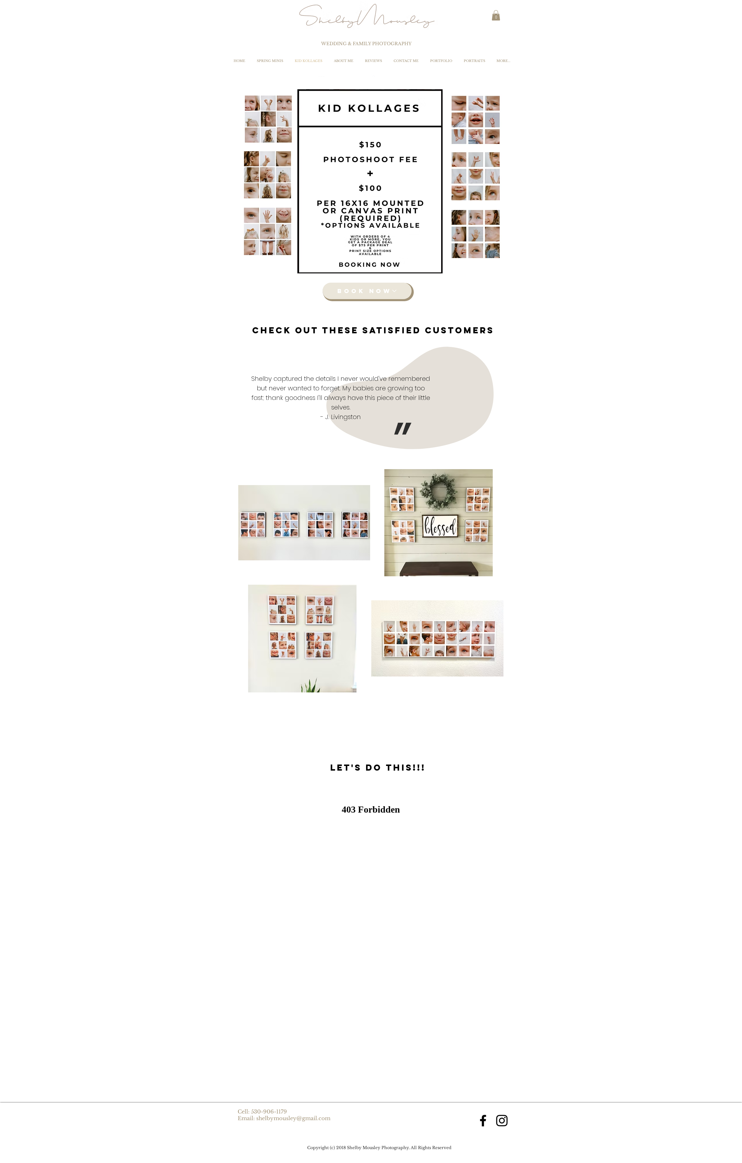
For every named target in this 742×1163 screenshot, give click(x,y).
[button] (496, 15)
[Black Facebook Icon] (483, 1120)
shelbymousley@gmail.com (293, 1118)
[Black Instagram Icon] (502, 1120)
